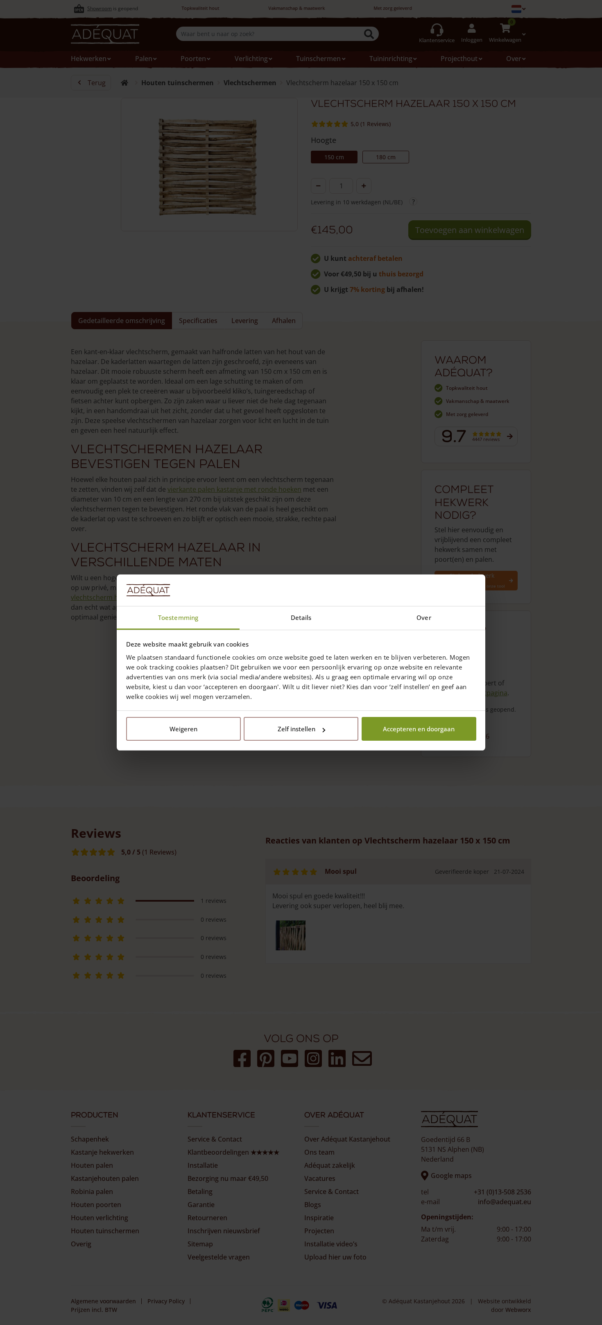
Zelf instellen (296, 729)
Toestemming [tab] (178, 617)
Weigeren (183, 729)
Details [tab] (301, 617)
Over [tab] (423, 617)
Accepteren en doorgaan (419, 729)
